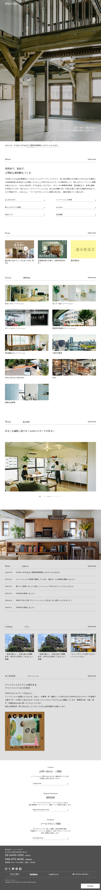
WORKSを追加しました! (19, 607)
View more (92, 159)
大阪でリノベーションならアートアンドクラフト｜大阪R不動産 (11, 3)
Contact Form (37, 783)
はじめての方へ (10, 200)
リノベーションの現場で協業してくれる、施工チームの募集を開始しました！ (40, 579)
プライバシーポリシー (11, 880)
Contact (90, 886)
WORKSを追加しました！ (20, 593)
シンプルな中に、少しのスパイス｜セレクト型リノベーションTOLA (39, 431)
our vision (59, 207)
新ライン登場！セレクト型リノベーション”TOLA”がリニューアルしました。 (40, 586)
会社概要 (59, 214)
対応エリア (9, 214)
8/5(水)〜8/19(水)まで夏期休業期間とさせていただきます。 (32, 145)
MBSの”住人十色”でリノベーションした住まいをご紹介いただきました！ (38, 600)
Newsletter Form (38, 838)
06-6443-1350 (14, 855)
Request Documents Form (41, 810)
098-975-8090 (14, 859)
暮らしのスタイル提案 (13, 207)
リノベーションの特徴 (64, 200)
